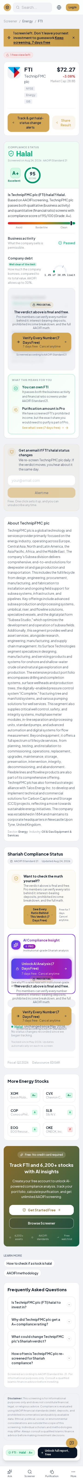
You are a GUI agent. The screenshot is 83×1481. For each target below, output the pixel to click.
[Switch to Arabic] (59, 7)
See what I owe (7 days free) (41, 427)
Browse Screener (41, 1223)
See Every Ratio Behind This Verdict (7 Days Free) (40, 915)
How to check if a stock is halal (29, 1263)
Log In (73, 7)
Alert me (41, 493)
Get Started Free (42, 1210)
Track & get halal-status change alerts (30, 122)
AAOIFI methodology (22, 1273)
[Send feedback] (71, 1443)
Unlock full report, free (57, 1452)
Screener (10, 21)
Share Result (66, 122)
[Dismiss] (73, 38)
